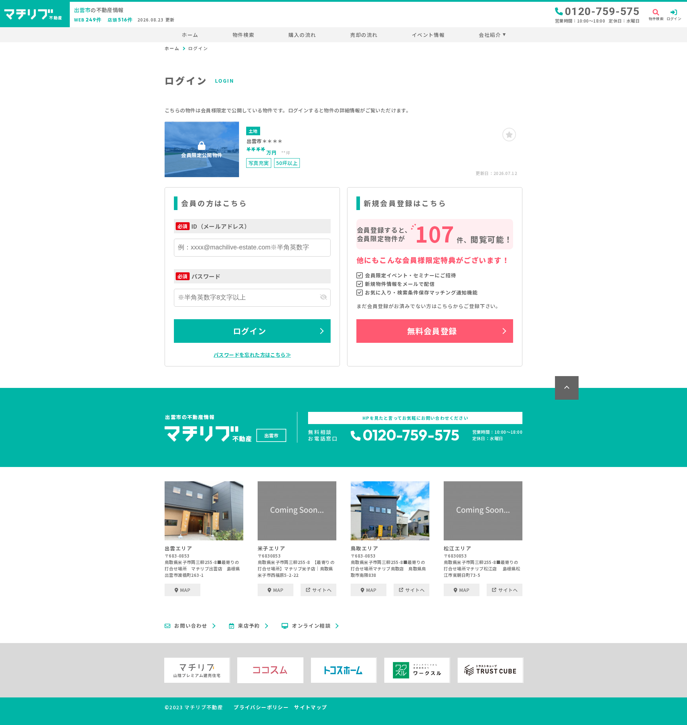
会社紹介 (490, 34)
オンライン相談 (311, 626)
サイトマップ (310, 707)
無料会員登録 (432, 330)
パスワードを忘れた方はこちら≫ (252, 354)
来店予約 (249, 626)
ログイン (249, 330)
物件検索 (243, 34)
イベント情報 (428, 34)
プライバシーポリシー (261, 707)
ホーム (190, 34)
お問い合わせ (190, 626)
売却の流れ (363, 34)
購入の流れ (302, 34)
